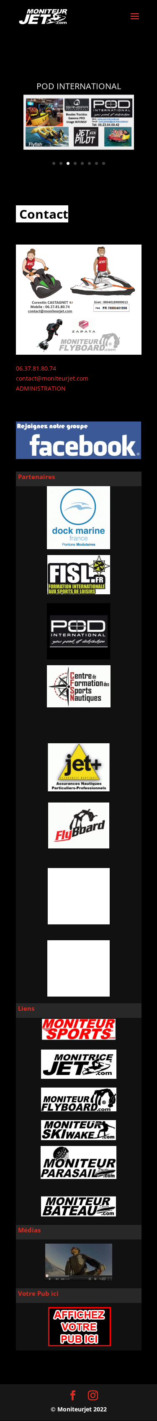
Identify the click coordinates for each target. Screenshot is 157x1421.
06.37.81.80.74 (36, 368)
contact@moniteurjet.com (52, 378)
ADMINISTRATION (41, 388)
